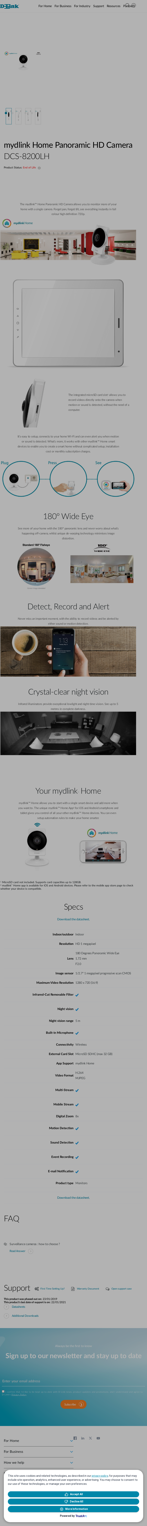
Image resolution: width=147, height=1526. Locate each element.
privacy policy (100, 1475)
